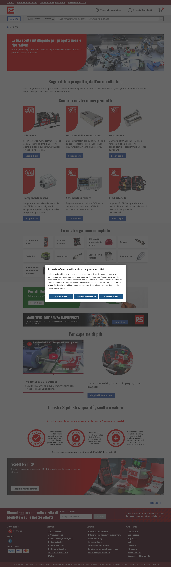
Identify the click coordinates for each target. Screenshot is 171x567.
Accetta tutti (111, 296)
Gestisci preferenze (86, 296)
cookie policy (59, 288)
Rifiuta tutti (61, 296)
